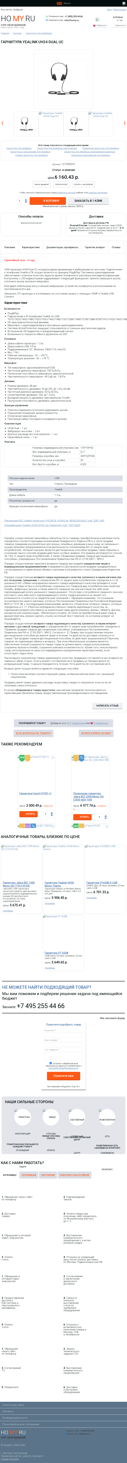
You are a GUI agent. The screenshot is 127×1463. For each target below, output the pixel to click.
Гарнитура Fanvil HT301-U (35, 793)
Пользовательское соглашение (20, 1424)
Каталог (17, 33)
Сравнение (120, 25)
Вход (109, 9)
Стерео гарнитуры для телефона (31, 155)
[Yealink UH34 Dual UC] (63, 79)
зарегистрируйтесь (98, 192)
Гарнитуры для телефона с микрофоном (57, 148)
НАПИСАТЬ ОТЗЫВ (107, 705)
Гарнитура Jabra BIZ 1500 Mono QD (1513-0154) (19, 884)
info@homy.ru (71, 20)
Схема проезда (10, 1459)
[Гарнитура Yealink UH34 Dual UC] (51, 124)
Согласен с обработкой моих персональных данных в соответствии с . (64, 1065)
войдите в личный (66, 192)
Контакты (8, 1411)
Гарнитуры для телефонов (39, 33)
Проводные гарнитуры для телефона (100, 148)
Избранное (101, 25)
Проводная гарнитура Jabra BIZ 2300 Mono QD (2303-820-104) (88, 796)
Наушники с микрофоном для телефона (90, 155)
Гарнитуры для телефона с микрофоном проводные (89, 151)
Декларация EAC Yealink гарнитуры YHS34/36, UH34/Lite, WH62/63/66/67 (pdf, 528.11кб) (54, 520)
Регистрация (119, 9)
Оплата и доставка (13, 1404)
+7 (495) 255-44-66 (74, 16)
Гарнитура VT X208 (56, 952)
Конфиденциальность (14, 1417)
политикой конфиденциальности (63, 1068)
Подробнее (8, 911)
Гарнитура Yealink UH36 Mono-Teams (59, 884)
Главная (5, 33)
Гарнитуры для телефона (18, 148)
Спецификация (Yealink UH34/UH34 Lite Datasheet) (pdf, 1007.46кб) (42, 525)
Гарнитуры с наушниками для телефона (30, 151)
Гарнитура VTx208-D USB (101, 882)
